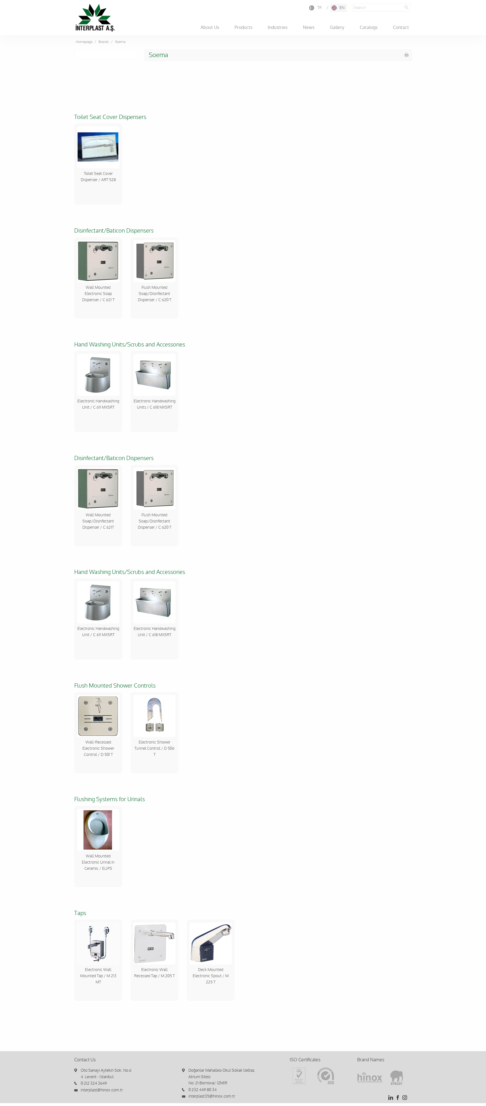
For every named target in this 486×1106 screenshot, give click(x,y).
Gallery (337, 27)
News (308, 27)
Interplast (95, 17)
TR (319, 7)
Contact (401, 27)
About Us (210, 27)
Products (243, 27)
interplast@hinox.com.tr (102, 1090)
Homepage (84, 42)
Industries (277, 27)
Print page (407, 55)
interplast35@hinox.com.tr (211, 1096)
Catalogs (368, 27)
